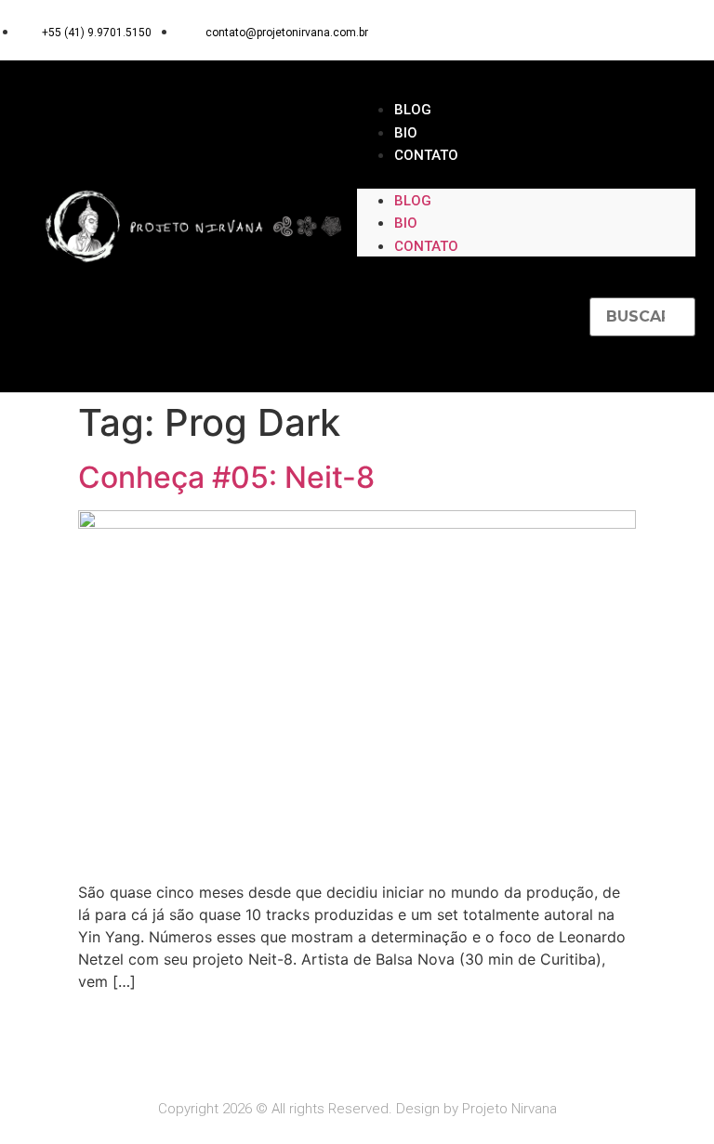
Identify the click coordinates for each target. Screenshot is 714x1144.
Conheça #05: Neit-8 (226, 477)
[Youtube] (677, 30)
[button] (526, 177)
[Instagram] (641, 30)
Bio (405, 133)
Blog (412, 109)
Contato (426, 155)
